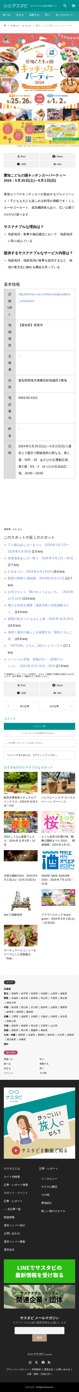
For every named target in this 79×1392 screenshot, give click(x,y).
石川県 (34, 1007)
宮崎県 (70, 1035)
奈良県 (63, 1016)
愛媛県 (34, 1030)
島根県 (24, 1025)
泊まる (20, 14)
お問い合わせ (12, 1233)
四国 (6, 1030)
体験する (34, 14)
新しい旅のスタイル (53, 1210)
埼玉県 (44, 998)
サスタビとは (12, 1168)
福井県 (44, 1007)
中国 (6, 1025)
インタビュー (49, 1178)
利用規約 (36, 1369)
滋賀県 (24, 1016)
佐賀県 (31, 1035)
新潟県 (14, 1007)
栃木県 (24, 998)
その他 (43, 1073)
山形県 (53, 993)
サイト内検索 (12, 1176)
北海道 (7, 989)
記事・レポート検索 (16, 1184)
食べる (6, 14)
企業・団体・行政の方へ (39, 1374)
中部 (6, 1007)
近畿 (6, 1016)
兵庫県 (53, 1016)
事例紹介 (46, 1202)
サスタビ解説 (49, 1186)
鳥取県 (14, 1025)
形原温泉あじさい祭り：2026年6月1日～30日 (40, 558)
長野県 (63, 1007)
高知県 (44, 1030)
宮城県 (44, 993)
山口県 (53, 1025)
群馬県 (34, 998)
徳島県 (14, 1030)
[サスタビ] (16, 5)
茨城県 (14, 998)
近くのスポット (64, 14)
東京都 (63, 998)
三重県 (14, 1016)
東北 (6, 993)
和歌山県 (11, 1021)
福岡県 (21, 1035)
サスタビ (31, 1387)
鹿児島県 (11, 1039)
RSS (49, 1362)
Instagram (30, 1362)
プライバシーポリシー (17, 1369)
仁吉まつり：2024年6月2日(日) (30, 571)
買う (47, 14)
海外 (6, 1044)
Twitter (36, 1362)
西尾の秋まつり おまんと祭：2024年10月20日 (40, 618)
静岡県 (19, 1012)
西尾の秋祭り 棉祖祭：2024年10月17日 (36, 578)
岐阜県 (10, 1012)
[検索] (64, 5)
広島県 (44, 1025)
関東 (6, 998)
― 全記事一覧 (12, 1209)
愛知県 (29, 1012)
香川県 (24, 1030)
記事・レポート (13, 1201)
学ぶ (42, 1059)
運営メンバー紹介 (14, 1225)
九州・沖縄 (9, 1035)
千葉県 (53, 998)
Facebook (42, 1362)
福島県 (63, 993)
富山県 (24, 1007)
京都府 (34, 1016)
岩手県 (24, 993)
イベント (8, 1073)
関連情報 (9, 1217)
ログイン (37, 755)
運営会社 (9, 1249)
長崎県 (41, 1035)
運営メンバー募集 (14, 1241)
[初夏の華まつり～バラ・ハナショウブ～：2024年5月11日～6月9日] (22, 706)
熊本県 (51, 1035)
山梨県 (53, 1007)
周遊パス (8, 1059)
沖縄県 (22, 1039)
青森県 (14, 993)
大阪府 (44, 1016)
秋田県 (34, 993)
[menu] (73, 5)
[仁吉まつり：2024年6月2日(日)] (57, 706)
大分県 (60, 1035)
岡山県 (34, 1025)
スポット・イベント (16, 1192)
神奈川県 (11, 1002)
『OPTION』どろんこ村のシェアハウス (35, 645)
